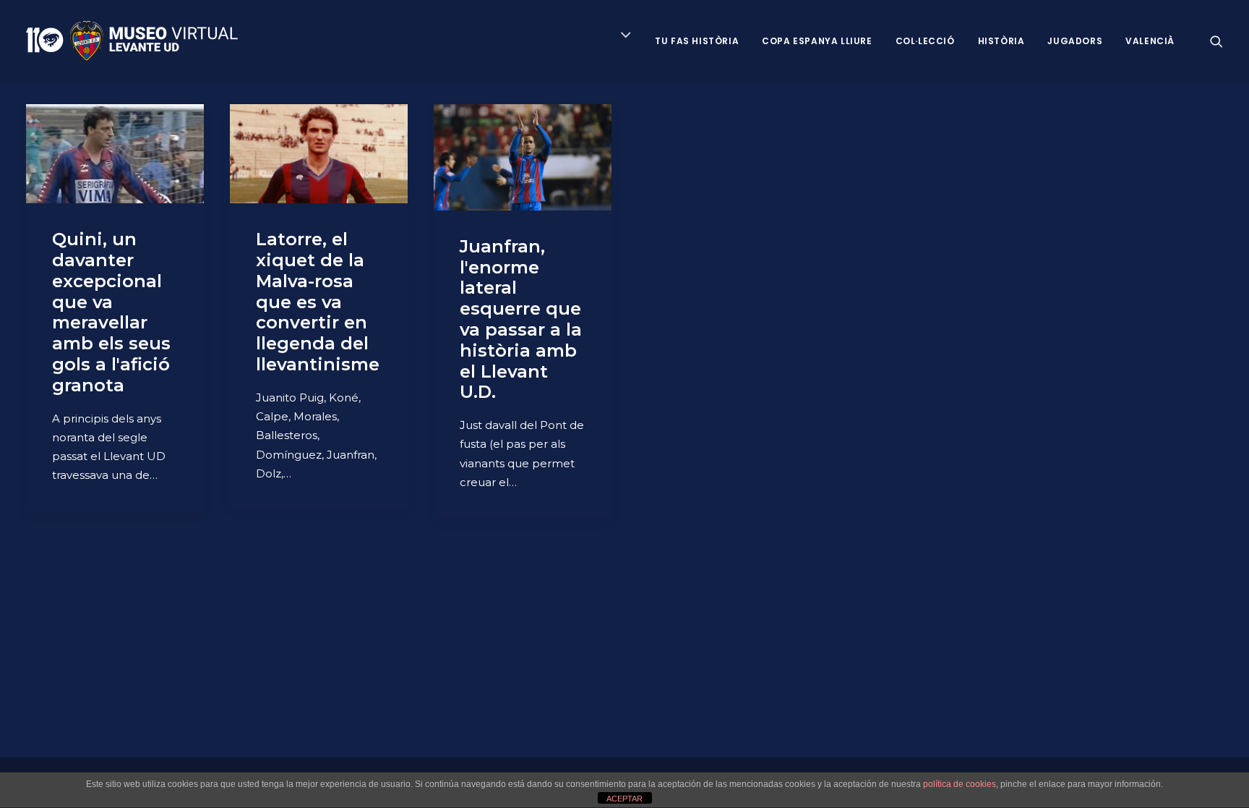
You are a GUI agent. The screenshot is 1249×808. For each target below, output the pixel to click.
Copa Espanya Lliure (817, 41)
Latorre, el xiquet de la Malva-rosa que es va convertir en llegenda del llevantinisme (317, 302)
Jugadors (1074, 41)
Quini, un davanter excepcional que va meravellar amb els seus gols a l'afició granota (111, 312)
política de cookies (959, 784)
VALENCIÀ (1150, 41)
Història (1001, 41)
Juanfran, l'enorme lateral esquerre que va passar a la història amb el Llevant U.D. (521, 319)
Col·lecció (925, 41)
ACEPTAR (624, 798)
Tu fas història (697, 41)
